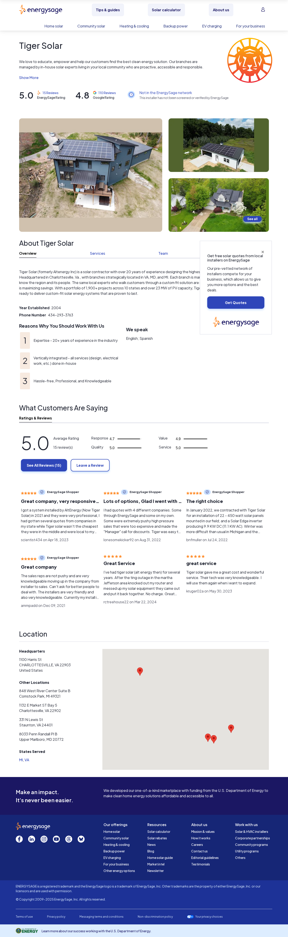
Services (97, 253)
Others (240, 858)
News (151, 844)
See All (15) (44, 465)
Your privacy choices (209, 916)
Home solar (112, 831)
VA (27, 759)
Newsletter (155, 871)
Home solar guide (160, 858)
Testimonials (200, 864)
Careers (197, 844)
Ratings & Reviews (35, 418)
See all (252, 219)
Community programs (251, 844)
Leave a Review (90, 465)
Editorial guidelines (205, 858)
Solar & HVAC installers (251, 831)
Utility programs (247, 851)
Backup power (114, 851)
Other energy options (119, 871)
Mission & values (203, 831)
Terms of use (24, 916)
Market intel (155, 864)
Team (163, 253)
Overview (27, 253)
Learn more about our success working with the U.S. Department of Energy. (96, 931)
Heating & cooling (117, 844)
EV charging (112, 858)
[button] (112, 77)
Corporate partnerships (252, 838)
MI (21, 759)
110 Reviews (107, 93)
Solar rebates (157, 838)
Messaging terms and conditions (101, 916)
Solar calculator (158, 831)
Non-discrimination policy (155, 916)
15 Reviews (50, 93)
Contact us (199, 851)
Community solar (116, 838)
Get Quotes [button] (236, 302)
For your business (116, 864)
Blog (150, 851)
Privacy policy (56, 916)
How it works (200, 838)
